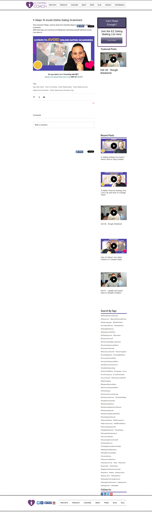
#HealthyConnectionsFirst (109, 365)
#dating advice (120, 472)
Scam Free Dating (51, 87)
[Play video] (63, 53)
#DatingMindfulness (107, 329)
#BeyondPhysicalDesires (118, 319)
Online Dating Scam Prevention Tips (62, 90)
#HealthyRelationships (108, 368)
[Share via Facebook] (34, 97)
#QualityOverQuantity (108, 400)
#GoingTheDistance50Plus (109, 361)
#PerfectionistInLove (107, 397)
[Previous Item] (104, 59)
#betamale (121, 462)
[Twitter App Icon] (38, 502)
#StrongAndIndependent (109, 433)
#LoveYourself (105, 378)
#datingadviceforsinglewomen (110, 479)
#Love (125, 371)
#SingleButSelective (107, 430)
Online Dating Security (80, 87)
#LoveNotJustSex (119, 374)
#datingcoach (122, 482)
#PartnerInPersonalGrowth (109, 394)
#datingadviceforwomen (108, 482)
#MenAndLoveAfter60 (118, 378)
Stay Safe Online (38, 87)
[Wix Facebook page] (41, 502)
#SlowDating (119, 430)
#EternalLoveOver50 (107, 352)
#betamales (104, 466)
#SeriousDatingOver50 (108, 427)
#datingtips (114, 485)
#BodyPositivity (118, 322)
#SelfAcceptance (118, 420)
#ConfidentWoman (107, 325)
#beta (115, 462)
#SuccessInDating (107, 436)
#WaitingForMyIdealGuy (109, 449)
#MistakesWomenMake (108, 384)
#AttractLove (105, 319)
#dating (111, 472)
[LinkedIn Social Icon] (105, 494)
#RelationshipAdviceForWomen (111, 407)
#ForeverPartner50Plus (108, 358)
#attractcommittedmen (108, 459)
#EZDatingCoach (106, 335)
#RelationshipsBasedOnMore (110, 414)
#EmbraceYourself (107, 338)
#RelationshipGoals (107, 410)
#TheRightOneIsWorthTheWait (111, 446)
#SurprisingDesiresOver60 (109, 440)
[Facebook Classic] (102, 494)
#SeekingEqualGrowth (108, 417)
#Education (117, 335)
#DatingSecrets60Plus (108, 332)
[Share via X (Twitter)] (39, 97)
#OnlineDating (105, 391)
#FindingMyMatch (119, 355)
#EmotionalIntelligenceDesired (111, 342)
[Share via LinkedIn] (44, 97)
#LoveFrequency (106, 374)
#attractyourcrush (106, 462)
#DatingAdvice (119, 325)
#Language (117, 371)
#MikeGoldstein (106, 381)
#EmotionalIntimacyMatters (110, 345)
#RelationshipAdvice (107, 404)
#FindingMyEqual (106, 355)
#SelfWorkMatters (120, 423)
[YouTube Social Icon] (111, 494)
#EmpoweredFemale (107, 348)
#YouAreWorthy (106, 456)
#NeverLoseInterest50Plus (109, 387)
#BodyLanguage (106, 322)
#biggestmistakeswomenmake (111, 469)
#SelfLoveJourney (107, 423)
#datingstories (105, 485)
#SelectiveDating (106, 420)
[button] (63, 5)
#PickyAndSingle (120, 397)
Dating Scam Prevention (41, 90)
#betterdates (114, 466)
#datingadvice (115, 476)
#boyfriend (104, 472)
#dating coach (105, 476)
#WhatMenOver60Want (108, 453)
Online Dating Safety (65, 87)
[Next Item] (123, 59)
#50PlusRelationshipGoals (109, 316)
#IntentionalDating (107, 371)
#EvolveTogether (121, 352)
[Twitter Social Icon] (108, 494)
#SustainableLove (107, 443)
